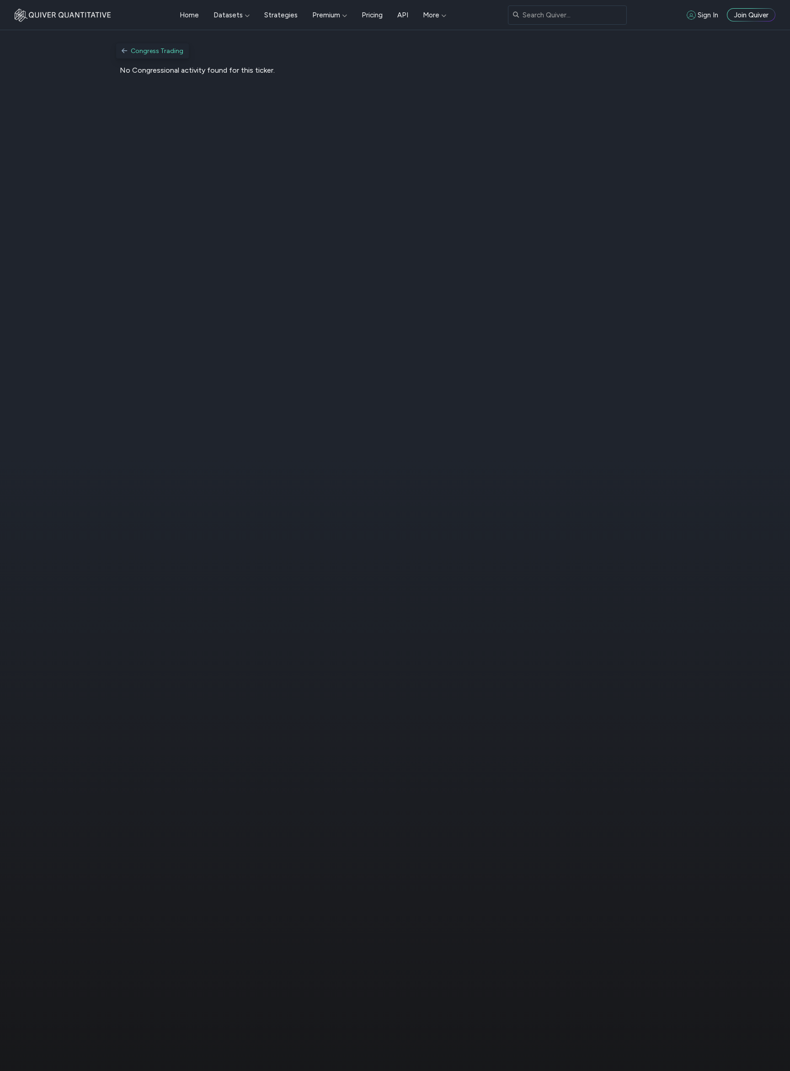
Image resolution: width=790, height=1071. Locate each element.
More (431, 15)
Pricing (372, 15)
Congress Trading (157, 51)
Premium (326, 15)
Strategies (281, 15)
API (402, 15)
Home (189, 15)
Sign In (708, 15)
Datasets (228, 15)
